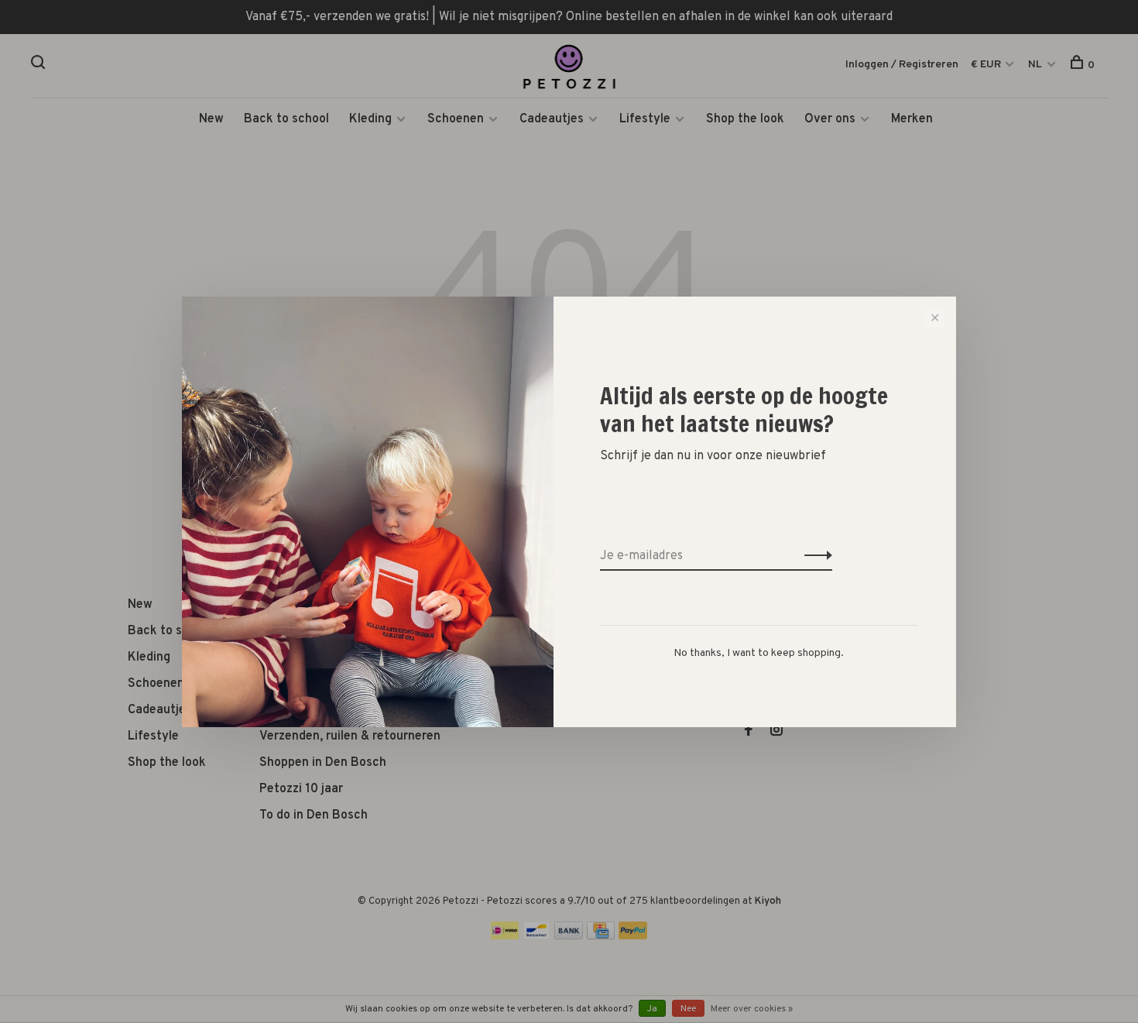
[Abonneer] (814, 556)
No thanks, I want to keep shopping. (759, 653)
